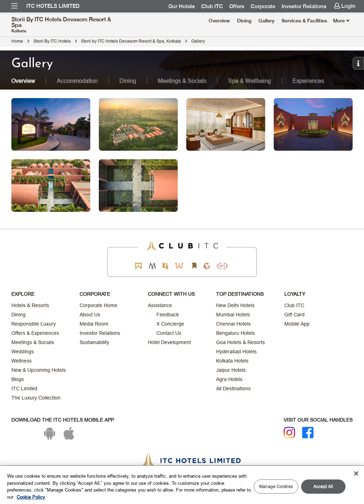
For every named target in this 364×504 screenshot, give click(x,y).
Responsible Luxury (33, 324)
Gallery (266, 20)
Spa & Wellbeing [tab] (249, 80)
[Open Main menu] (14, 6)
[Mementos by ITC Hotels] (152, 266)
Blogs (17, 379)
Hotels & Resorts (30, 305)
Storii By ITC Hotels (52, 41)
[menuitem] (14, 6)
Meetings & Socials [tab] (182, 80)
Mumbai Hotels (233, 314)
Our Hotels (181, 6)
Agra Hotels (229, 379)
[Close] (356, 473)
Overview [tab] (23, 80)
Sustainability (94, 342)
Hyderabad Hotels (236, 351)
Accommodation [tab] (77, 80)
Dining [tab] (127, 80)
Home (17, 41)
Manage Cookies (276, 486)
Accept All (323, 486)
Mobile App (297, 324)
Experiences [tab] (308, 80)
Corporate (263, 6)
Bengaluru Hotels (235, 333)
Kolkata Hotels (232, 361)
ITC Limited (24, 388)
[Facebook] (308, 432)
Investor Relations (304, 6)
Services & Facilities (304, 20)
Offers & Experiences (35, 333)
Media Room (94, 324)
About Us (90, 314)
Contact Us (168, 333)
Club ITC (212, 6)
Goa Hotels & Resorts (240, 342)
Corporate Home (98, 305)
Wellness (21, 361)
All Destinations (233, 388)
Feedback (167, 314)
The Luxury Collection (35, 398)
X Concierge (170, 324)
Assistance (160, 305)
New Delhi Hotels (235, 305)
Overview (219, 20)
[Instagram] (289, 432)
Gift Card (294, 314)
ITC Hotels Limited (53, 6)
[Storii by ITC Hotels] (193, 266)
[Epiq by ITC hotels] (165, 266)
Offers (236, 6)
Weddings (22, 351)
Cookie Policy (31, 497)
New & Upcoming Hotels (38, 370)
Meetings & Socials (32, 342)
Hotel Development (169, 342)
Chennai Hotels (233, 324)
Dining (244, 20)
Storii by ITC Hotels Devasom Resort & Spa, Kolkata (131, 41)
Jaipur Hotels (231, 370)
